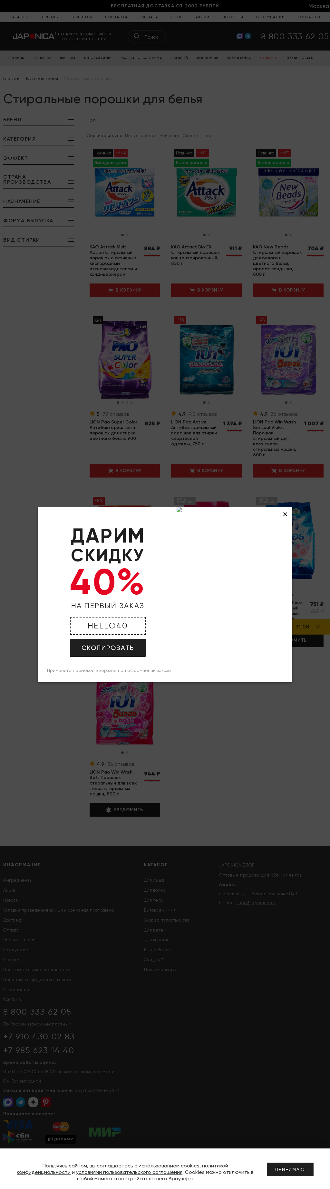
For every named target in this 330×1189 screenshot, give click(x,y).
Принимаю (290, 1169)
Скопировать (108, 648)
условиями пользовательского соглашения (129, 1172)
